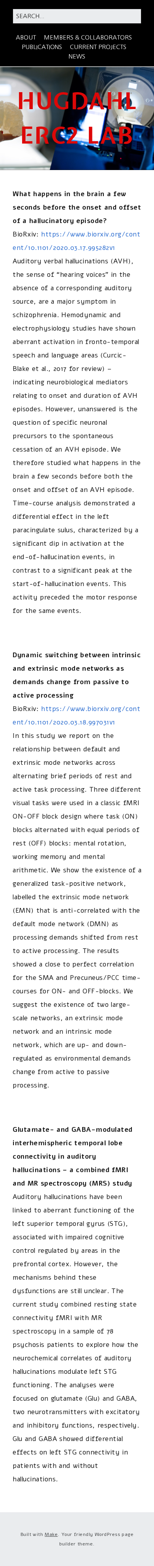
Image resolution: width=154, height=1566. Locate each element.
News (77, 56)
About (26, 37)
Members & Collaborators (88, 37)
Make (51, 1534)
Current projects (98, 47)
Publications (42, 47)
